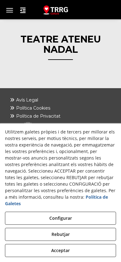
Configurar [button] (60, 218)
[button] (60, 10)
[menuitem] (60, 100)
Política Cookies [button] (32, 108)
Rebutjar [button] (61, 234)
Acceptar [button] (60, 250)
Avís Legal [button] (26, 100)
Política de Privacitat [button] (37, 116)
